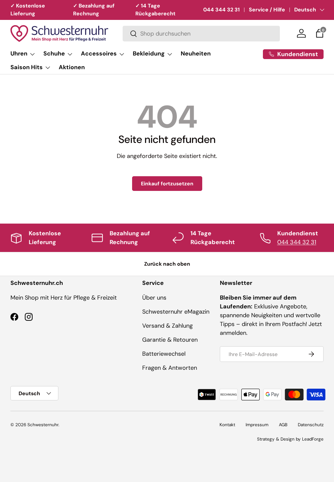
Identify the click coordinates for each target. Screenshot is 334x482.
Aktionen (72, 67)
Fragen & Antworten (169, 368)
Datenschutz (311, 425)
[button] (319, 33)
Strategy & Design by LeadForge (290, 439)
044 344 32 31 (221, 9)
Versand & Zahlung (167, 326)
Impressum (257, 425)
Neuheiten (196, 53)
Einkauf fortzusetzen (167, 183)
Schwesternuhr (42, 425)
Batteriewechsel (164, 354)
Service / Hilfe (267, 9)
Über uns (154, 298)
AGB (283, 425)
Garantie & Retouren (170, 340)
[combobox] (201, 33)
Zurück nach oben (167, 263)
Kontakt (227, 425)
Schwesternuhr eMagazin (175, 312)
